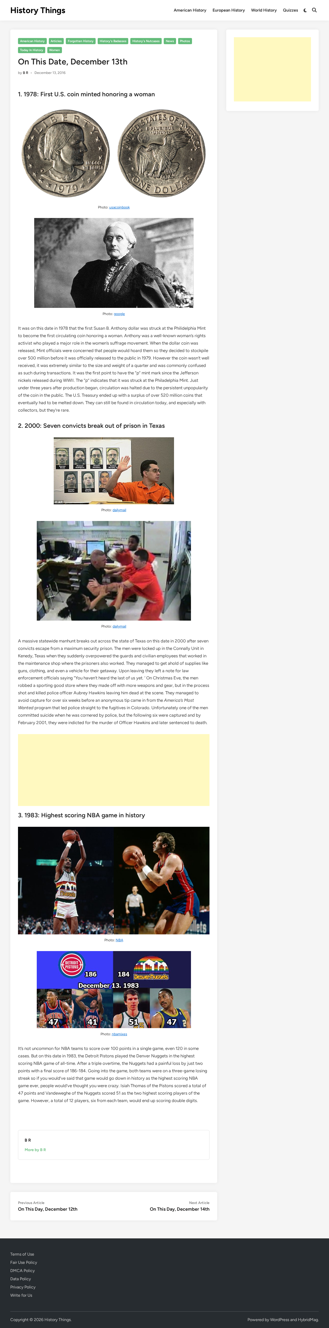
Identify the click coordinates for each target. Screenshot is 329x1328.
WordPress (279, 1319)
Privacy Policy (22, 1287)
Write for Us (21, 1295)
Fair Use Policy (23, 1262)
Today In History (31, 50)
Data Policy (20, 1278)
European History (229, 10)
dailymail (119, 510)
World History (264, 10)
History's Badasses (113, 41)
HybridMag (308, 1319)
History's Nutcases (146, 41)
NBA (119, 940)
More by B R (35, 1149)
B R (25, 73)
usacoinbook (119, 207)
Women (54, 50)
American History (190, 10)
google (119, 314)
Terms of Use (22, 1254)
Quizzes (290, 10)
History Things (37, 10)
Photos (185, 41)
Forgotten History (81, 41)
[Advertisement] (113, 770)
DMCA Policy (22, 1270)
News (170, 41)
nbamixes (119, 1034)
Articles (56, 41)
